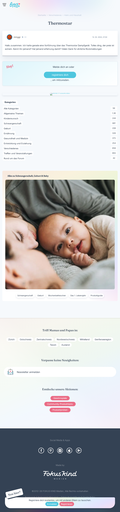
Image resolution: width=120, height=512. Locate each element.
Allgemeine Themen (14, 113)
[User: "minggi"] (9, 37)
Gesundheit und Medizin (16, 138)
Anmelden (52, 504)
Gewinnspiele (60, 398)
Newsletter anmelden (28, 372)
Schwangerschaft (13, 123)
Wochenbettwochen (57, 295)
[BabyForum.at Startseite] (15, 5)
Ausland (65, 345)
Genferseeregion (103, 339)
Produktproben (60, 410)
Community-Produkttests (60, 404)
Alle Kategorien (12, 108)
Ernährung (9, 133)
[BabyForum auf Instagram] (60, 450)
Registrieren (67, 504)
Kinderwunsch (11, 118)
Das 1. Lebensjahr (78, 295)
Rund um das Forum (14, 158)
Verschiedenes (11, 148)
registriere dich (60, 74)
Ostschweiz (25, 339)
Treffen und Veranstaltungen (18, 153)
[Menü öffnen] (4, 4)
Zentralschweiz (44, 339)
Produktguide (97, 295)
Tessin (53, 345)
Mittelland (85, 339)
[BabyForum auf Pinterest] (51, 450)
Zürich (11, 339)
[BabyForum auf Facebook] (41, 450)
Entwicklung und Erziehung (18, 143)
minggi (17, 37)
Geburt (8, 128)
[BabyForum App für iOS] (69, 450)
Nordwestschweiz (66, 339)
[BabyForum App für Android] (79, 450)
